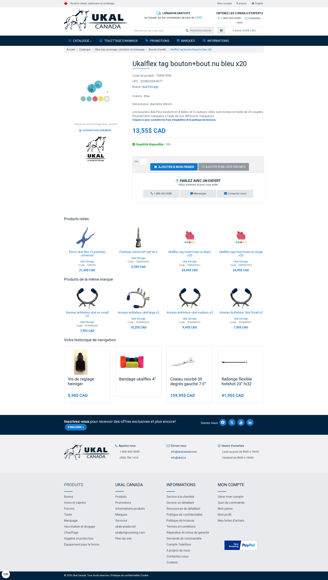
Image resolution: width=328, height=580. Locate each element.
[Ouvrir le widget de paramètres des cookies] (6, 574)
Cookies (172, 562)
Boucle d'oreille (157, 49)
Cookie (144, 575)
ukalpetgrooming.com (130, 532)
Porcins (69, 508)
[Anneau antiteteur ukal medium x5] (189, 298)
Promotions (159, 41)
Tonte (68, 514)
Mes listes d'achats (231, 520)
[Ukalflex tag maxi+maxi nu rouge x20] (241, 237)
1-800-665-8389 (230, 18)
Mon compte (224, 3)
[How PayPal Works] (240, 545)
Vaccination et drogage (79, 526)
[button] (244, 30)
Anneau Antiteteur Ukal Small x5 (241, 312)
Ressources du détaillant (183, 508)
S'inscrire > (76, 427)
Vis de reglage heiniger (81, 381)
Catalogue (81, 41)
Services (121, 520)
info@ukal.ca (178, 457)
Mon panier (225, 508)
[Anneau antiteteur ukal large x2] (138, 298)
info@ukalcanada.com (184, 451)
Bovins (68, 496)
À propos (241, 3)
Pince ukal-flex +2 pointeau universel (87, 253)
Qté (136, 161)
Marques (188, 41)
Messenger (199, 193)
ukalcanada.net (125, 526)
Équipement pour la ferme (81, 544)
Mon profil (224, 514)
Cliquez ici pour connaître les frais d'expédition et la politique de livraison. (174, 119)
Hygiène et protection (78, 538)
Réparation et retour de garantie (188, 532)
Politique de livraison (180, 520)
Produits (73, 484)
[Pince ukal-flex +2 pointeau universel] (87, 237)
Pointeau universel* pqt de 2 (138, 252)
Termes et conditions (181, 526)
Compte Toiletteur (179, 544)
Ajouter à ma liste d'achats (225, 166)
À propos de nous (178, 550)
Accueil (71, 49)
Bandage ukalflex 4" (137, 379)
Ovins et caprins (75, 502)
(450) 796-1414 (129, 457)
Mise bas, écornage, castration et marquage (120, 49)
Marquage (71, 520)
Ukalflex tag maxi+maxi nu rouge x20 (241, 253)
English (259, 3)
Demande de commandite (184, 538)
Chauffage (71, 532)
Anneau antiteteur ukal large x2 (138, 312)
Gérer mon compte (230, 496)
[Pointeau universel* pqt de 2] (138, 237)
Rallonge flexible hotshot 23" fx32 (237, 381)
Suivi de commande (231, 502)
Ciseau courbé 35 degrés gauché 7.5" (188, 381)
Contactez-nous (236, 193)
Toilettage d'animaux (121, 41)
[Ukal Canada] (95, 20)
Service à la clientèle (180, 496)
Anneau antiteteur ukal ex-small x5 (87, 314)
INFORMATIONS (218, 41)
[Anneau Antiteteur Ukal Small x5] (241, 298)
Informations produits (130, 508)
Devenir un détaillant (180, 502)
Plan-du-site (123, 538)
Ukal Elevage (150, 87)
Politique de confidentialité (184, 514)
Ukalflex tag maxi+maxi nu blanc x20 (189, 253)
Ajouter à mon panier (176, 167)
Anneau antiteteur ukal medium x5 (190, 312)
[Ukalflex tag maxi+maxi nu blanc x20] (189, 237)
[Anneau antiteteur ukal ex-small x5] (87, 298)
